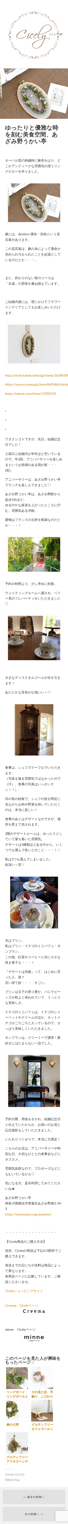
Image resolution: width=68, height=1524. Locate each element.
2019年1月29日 (15, 1474)
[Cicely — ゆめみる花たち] (34, 34)
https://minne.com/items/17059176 (30, 394)
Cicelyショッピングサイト (24, 1291)
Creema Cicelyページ (21, 1305)
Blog (17, 1479)
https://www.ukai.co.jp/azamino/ (28, 1214)
